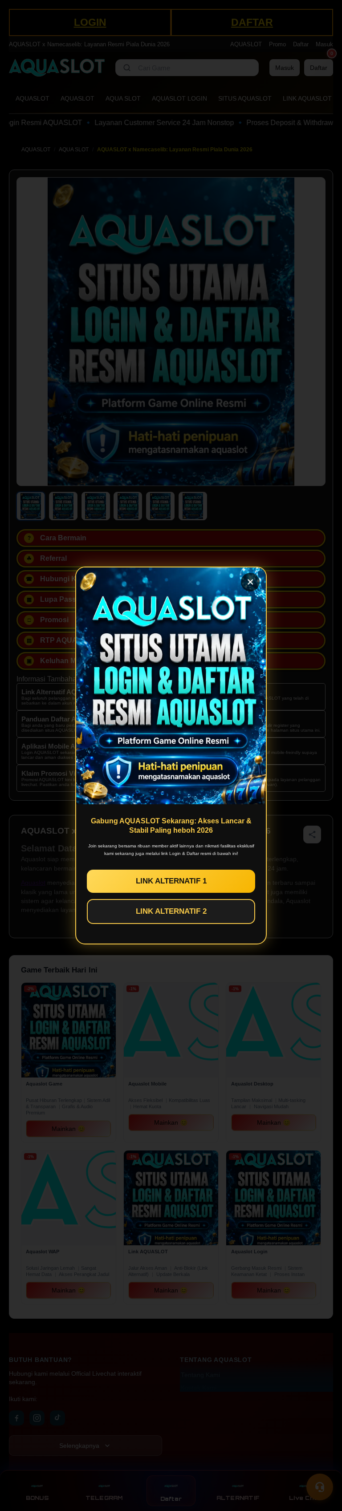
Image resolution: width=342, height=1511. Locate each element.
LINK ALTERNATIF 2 (171, 911)
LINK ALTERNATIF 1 (171, 881)
